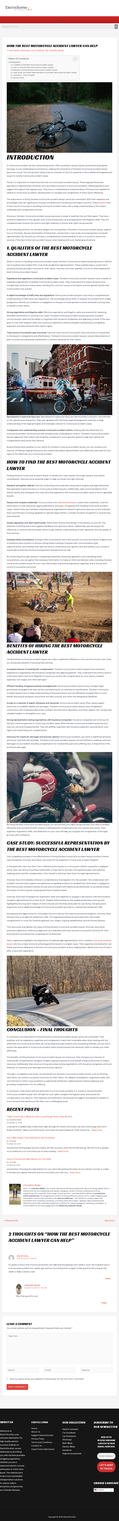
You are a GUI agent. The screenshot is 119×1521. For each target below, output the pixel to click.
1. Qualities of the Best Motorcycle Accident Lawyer (33, 65)
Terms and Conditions (41, 1442)
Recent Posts (18, 78)
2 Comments (13, 50)
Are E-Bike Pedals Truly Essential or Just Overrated (31, 1138)
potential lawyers (68, 502)
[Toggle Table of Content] (74, 59)
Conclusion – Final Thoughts (24, 75)
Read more (97, 1130)
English (100, 1490)
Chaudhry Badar (32, 1285)
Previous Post (10, 1220)
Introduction (14, 62)
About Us (35, 1432)
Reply (108, 1278)
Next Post (110, 1220)
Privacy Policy (37, 1439)
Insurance (66, 1450)
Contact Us (36, 1446)
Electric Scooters (70, 1429)
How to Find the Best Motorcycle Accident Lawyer (33, 67)
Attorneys (25, 50)
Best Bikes (67, 1443)
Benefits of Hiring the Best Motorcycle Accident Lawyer (35, 70)
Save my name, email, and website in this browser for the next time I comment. (47, 1379)
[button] (59, 19)
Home (34, 1428)
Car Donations (69, 1436)
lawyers (102, 203)
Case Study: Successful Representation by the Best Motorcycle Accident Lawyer (45, 72)
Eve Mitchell (23, 1256)
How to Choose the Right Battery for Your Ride (29, 1159)
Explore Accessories (71, 1453)
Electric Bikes (68, 1447)
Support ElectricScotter (42, 1435)
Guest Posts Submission (42, 1449)
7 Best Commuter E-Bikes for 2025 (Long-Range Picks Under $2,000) (39, 1117)
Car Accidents (37, 50)
